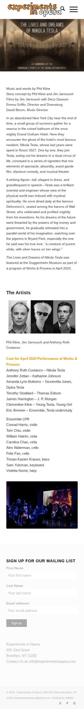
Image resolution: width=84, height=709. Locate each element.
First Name (14, 568)
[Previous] (17, 505)
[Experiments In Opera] (34, 9)
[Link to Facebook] (67, 703)
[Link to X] (60, 703)
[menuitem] (60, 9)
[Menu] (71, 9)
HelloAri (69, 697)
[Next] (67, 505)
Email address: (18, 603)
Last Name (14, 586)
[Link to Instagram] (74, 703)
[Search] (60, 9)
